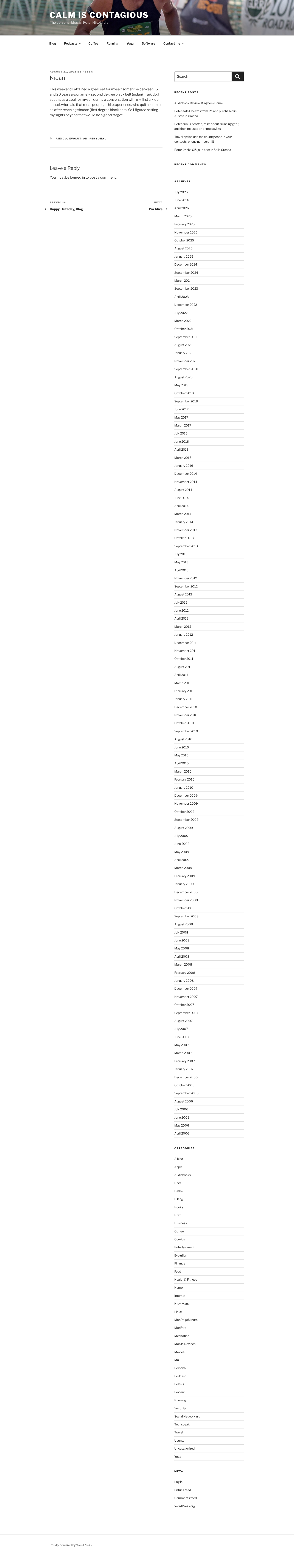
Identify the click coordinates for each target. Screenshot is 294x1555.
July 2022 (180, 313)
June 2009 (181, 844)
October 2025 (184, 240)
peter (88, 71)
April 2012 (181, 618)
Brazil (178, 1215)
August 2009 (183, 828)
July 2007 (181, 1029)
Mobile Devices (184, 1344)
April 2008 (181, 956)
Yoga (130, 43)
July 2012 (180, 602)
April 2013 (181, 570)
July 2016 (180, 433)
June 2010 (181, 747)
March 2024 (183, 280)
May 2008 (181, 948)
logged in (77, 177)
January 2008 (184, 980)
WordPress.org (184, 1506)
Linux (178, 1312)
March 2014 (182, 514)
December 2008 (186, 892)
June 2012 (181, 610)
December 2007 (185, 988)
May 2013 (181, 562)
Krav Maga (182, 1303)
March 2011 (182, 683)
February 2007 (184, 1061)
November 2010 (185, 715)
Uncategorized (184, 1448)
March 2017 (182, 425)
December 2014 (185, 473)
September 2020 (186, 369)
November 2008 (186, 900)
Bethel (178, 1191)
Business (180, 1223)
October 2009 (184, 811)
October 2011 (183, 658)
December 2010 (185, 707)
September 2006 (186, 1093)
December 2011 (185, 643)
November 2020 (186, 361)
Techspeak (182, 1424)
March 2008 (183, 964)
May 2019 (181, 385)
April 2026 (181, 208)
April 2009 (181, 860)
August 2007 (183, 1021)
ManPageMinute (186, 1320)
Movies (179, 1352)
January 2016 (183, 465)
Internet (179, 1295)
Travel (178, 1432)
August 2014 (183, 490)
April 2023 (181, 296)
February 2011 (184, 691)
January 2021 (183, 353)
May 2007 (181, 1045)
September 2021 (186, 337)
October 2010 (184, 723)
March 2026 (183, 216)
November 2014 (185, 482)
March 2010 (183, 771)
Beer (177, 1183)
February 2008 (184, 972)
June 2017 (181, 409)
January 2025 (183, 256)
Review (179, 1392)
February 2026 (184, 224)
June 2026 (181, 200)
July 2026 (181, 192)
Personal (98, 138)
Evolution (78, 138)
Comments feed (185, 1498)
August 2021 (183, 345)
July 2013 (180, 554)
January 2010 (183, 787)
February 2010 (184, 779)
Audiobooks (182, 1175)
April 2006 (181, 1133)
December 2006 (186, 1077)
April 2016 (181, 449)
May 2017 (181, 417)
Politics (179, 1384)
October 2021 (183, 329)
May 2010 (181, 755)
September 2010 (186, 731)
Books (178, 1207)
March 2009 (183, 868)
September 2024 (186, 272)
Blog (52, 43)
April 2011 (181, 675)
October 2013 (184, 538)
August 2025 (183, 248)
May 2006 (181, 1125)
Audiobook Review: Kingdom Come (198, 103)
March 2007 (183, 1053)
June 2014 (181, 498)
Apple (178, 1167)
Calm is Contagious (99, 15)
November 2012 (185, 578)
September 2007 (186, 1013)
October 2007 (184, 1004)
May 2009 (181, 852)
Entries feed (182, 1490)
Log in (178, 1482)
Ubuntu (179, 1440)
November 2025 (185, 232)
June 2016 (181, 441)
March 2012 (182, 626)
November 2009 (186, 803)
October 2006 (184, 1085)
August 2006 (183, 1101)
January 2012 (183, 634)
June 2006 (181, 1117)
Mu (176, 1360)
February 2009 (184, 876)
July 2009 (181, 836)
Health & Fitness (185, 1279)
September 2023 (186, 288)
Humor (179, 1287)
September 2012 (186, 586)
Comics (179, 1239)
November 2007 (186, 997)
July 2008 (181, 932)
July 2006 (181, 1109)
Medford (180, 1327)
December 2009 (186, 795)
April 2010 (181, 763)
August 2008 (183, 924)
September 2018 (186, 401)
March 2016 (182, 457)
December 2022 (185, 304)
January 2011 (183, 699)
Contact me (171, 43)
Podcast (180, 1376)
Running (112, 43)
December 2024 (185, 264)
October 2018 (184, 393)
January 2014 (183, 522)
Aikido (61, 138)
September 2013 (186, 546)
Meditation (181, 1336)
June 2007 (181, 1037)
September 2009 (186, 819)
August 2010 (183, 739)
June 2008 (181, 940)
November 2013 (185, 530)
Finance (179, 1263)
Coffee (93, 43)
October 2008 (184, 908)
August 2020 (183, 377)
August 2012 (183, 594)
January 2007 (183, 1069)
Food (177, 1271)
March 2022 (182, 321)
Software (148, 43)
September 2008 (186, 916)
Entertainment (184, 1247)
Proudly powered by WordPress (70, 1545)
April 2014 (181, 506)
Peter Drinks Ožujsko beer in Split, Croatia (202, 149)
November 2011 (185, 650)
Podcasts (70, 43)
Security (180, 1408)
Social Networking (187, 1416)
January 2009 (184, 884)
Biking (178, 1199)
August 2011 (183, 667)
